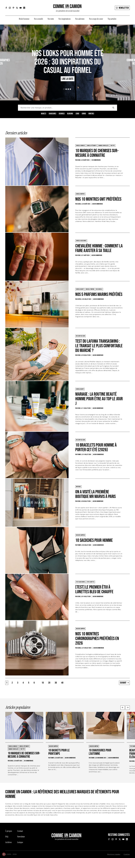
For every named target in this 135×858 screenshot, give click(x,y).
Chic (122, 54)
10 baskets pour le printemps (59, 752)
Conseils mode (128, 54)
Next (128, 708)
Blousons (70, 114)
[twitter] (17, 8)
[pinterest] (13, 8)
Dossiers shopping (10, 54)
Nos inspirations (64, 18)
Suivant (123, 682)
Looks (67, 45)
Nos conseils (38, 18)
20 (49, 682)
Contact (20, 831)
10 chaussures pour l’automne (100, 752)
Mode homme (24, 18)
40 (62, 682)
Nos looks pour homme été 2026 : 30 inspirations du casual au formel (67, 62)
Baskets (43, 114)
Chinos (84, 114)
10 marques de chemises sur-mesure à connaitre (96, 153)
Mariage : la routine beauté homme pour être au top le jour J (99, 398)
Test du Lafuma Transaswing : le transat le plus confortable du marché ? (99, 345)
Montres (91, 114)
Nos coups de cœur (96, 18)
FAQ (6, 836)
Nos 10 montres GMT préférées (98, 199)
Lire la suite (7, 69)
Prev (122, 708)
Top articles (112, 18)
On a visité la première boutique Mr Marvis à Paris (95, 494)
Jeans (77, 114)
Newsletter (124, 7)
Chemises (62, 114)
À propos (8, 831)
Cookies (127, 854)
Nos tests (51, 18)
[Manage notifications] (3, 854)
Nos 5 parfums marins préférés (98, 294)
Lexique (20, 842)
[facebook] (6, 8)
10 (43, 682)
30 (56, 682)
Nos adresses (79, 18)
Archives (8, 842)
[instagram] (10, 8)
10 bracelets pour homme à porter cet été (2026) (96, 447)
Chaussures (52, 114)
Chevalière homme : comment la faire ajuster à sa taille (99, 248)
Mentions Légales (113, 854)
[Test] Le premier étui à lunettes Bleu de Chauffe (94, 589)
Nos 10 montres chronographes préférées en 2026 (97, 638)
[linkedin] (24, 8)
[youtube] (21, 8)
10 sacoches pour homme (94, 540)
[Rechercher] (113, 107)
